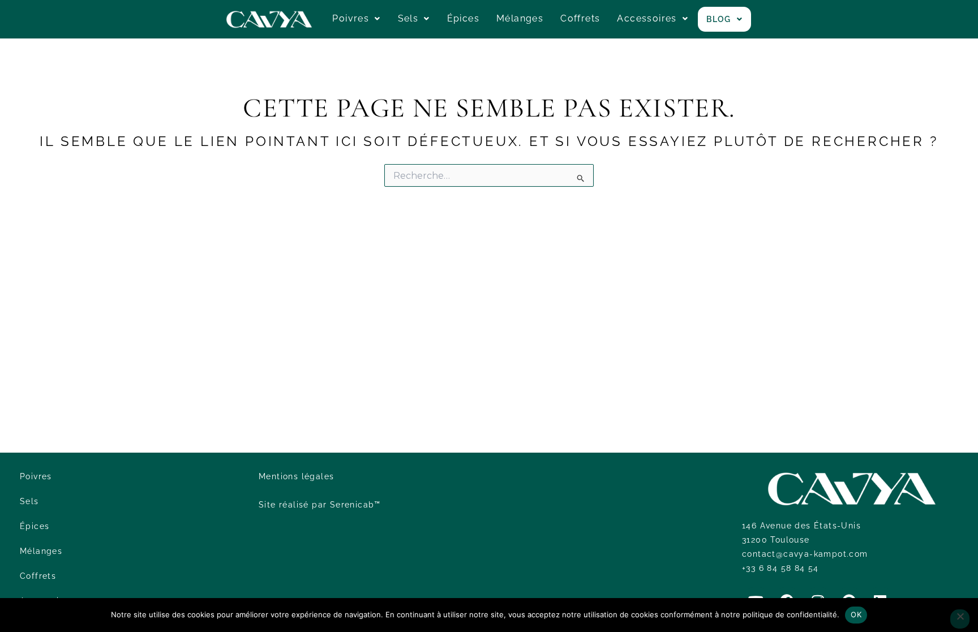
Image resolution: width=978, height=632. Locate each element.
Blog (718, 19)
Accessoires (646, 18)
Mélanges (519, 18)
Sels (408, 18)
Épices (463, 18)
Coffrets (580, 18)
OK (856, 614)
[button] (356, 19)
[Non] (960, 619)
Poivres (350, 18)
